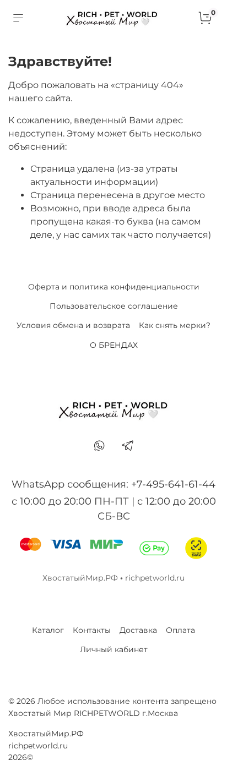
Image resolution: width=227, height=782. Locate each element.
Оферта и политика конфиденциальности (113, 287)
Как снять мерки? (174, 325)
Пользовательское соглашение (114, 306)
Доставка (138, 630)
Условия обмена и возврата (73, 325)
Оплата (180, 630)
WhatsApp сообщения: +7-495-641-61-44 (113, 484)
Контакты (92, 630)
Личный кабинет (114, 649)
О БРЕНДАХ (114, 345)
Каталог (48, 630)
